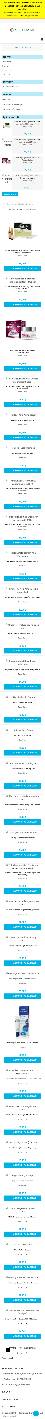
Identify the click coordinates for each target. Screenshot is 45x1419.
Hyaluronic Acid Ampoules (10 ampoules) (22, 597)
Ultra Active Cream (22, 1250)
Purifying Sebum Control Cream (22, 1283)
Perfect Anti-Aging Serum (22, 420)
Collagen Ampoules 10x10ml (22, 838)
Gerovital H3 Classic (11, 109)
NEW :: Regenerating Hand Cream (22, 1217)
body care (27, 127)
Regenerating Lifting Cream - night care (22, 670)
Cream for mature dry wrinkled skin (22, 634)
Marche (7, 94)
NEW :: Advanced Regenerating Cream (22, 910)
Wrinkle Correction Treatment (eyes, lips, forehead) (22, 874)
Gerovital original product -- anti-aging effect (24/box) (27, 141)
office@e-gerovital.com (29, 16)
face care (27, 163)
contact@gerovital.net (19, 1384)
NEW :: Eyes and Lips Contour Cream (22, 1043)
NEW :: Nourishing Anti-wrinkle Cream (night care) (27, 177)
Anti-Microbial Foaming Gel (22, 769)
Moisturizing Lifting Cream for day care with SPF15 (22, 525)
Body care (6, 62)
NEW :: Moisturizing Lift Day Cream (22, 946)
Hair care (6, 74)
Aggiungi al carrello (23, 268)
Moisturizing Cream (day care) (22, 1148)
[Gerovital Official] (22, 30)
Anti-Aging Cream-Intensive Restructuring (27, 159)
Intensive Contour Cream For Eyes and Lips (22, 1079)
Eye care (6, 66)
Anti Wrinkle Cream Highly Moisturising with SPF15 (23, 489)
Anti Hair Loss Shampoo (22, 453)
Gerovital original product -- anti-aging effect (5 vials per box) (27, 123)
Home (7, 57)
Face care (6, 70)
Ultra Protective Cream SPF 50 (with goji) (22, 1319)
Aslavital (6, 99)
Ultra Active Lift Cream (22, 703)
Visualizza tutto (10, 194)
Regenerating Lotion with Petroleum (22, 561)
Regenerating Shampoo (22, 1181)
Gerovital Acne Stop (12, 104)
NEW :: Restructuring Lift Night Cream (22, 1115)
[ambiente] (41, 21)
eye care (22, 1047)
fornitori (8, 82)
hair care (22, 458)
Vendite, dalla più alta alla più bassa (22, 204)
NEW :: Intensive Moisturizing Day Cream (22, 805)
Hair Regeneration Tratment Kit (22, 979)
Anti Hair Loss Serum (22, 736)
